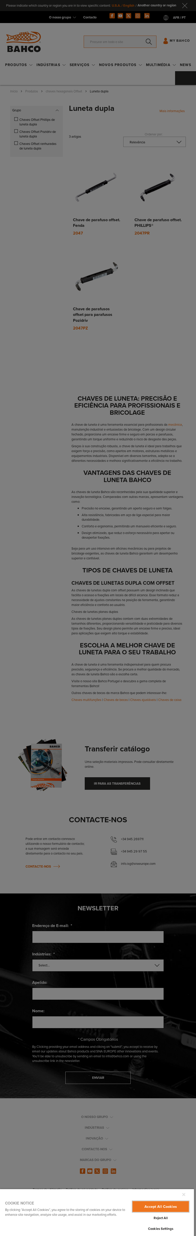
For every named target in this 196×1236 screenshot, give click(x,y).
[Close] (183, 1194)
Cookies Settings (160, 1228)
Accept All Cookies (160, 1206)
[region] (97, 1212)
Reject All (160, 1218)
